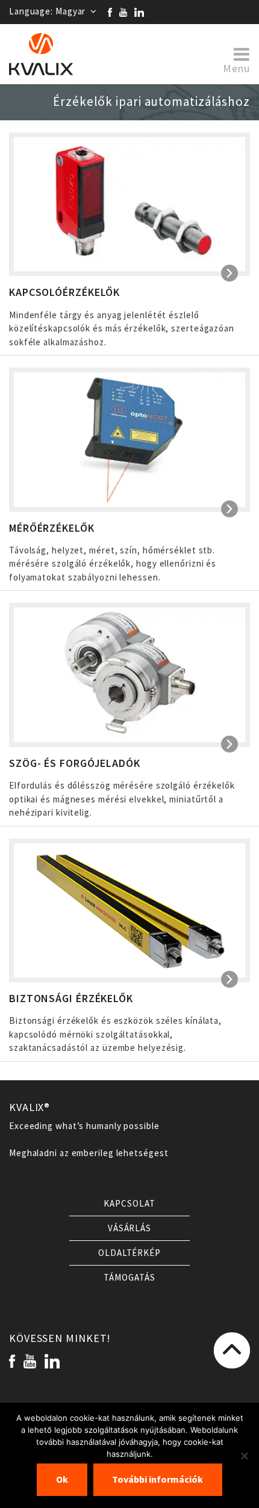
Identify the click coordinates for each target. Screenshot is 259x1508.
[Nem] (244, 1456)
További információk (157, 1479)
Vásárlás (129, 1228)
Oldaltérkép (129, 1253)
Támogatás (129, 1278)
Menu (236, 67)
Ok (62, 1479)
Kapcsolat (129, 1204)
